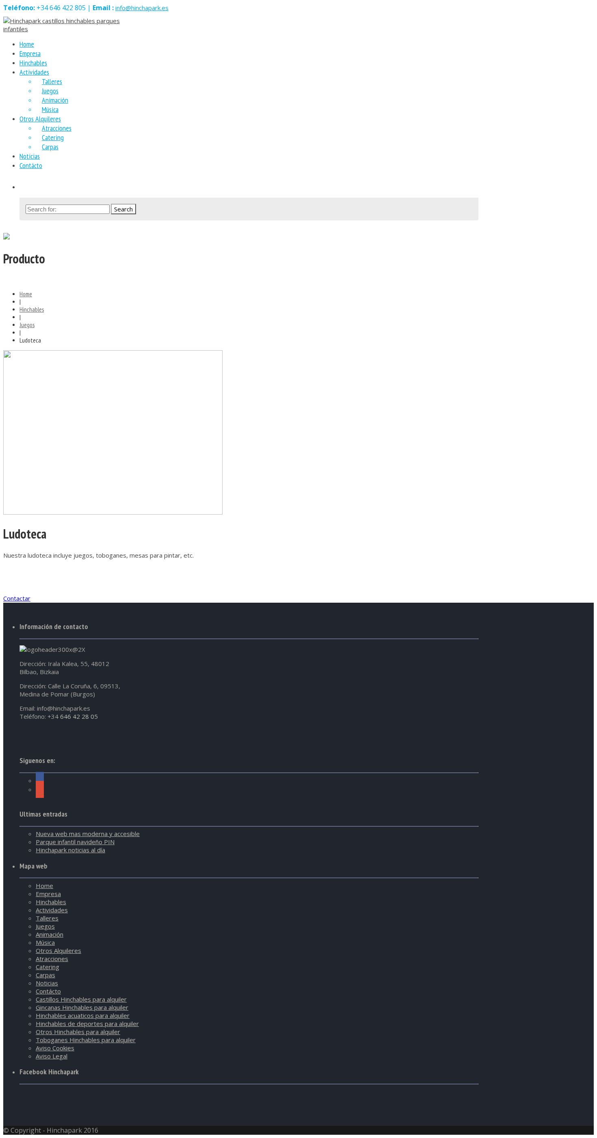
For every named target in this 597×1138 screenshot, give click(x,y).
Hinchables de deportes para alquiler (87, 1023)
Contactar (16, 598)
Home (25, 294)
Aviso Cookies (55, 1048)
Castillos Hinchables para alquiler (81, 999)
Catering (53, 137)
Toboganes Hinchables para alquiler (86, 1040)
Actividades (34, 72)
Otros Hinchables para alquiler (78, 1032)
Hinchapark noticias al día (70, 850)
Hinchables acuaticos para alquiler (83, 1015)
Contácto (30, 165)
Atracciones (56, 128)
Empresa (48, 894)
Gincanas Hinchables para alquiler (82, 1007)
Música (45, 942)
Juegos (50, 90)
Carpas (50, 146)
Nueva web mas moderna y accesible (88, 834)
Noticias (47, 983)
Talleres (52, 81)
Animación (55, 100)
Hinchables (31, 309)
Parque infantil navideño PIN (75, 842)
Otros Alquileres (40, 118)
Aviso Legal (51, 1056)
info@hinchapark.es (142, 8)
